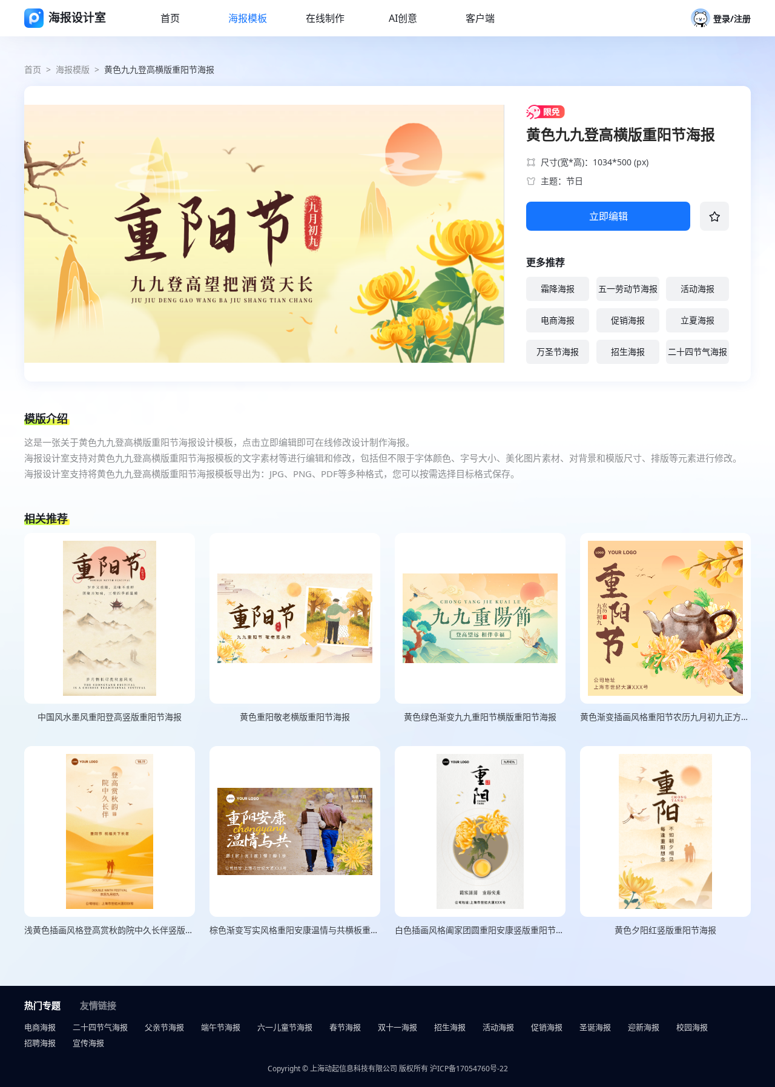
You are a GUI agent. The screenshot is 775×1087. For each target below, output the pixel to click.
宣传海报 (88, 1042)
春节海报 (345, 1027)
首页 (32, 69)
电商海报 (558, 320)
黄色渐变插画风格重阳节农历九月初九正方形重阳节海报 (665, 716)
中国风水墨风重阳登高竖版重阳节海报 (110, 716)
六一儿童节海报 (284, 1027)
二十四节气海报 (697, 351)
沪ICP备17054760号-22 (469, 1068)
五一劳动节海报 (628, 288)
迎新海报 (643, 1027)
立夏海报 (697, 320)
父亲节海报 (164, 1027)
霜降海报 (558, 288)
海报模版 (73, 69)
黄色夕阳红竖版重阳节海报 (665, 930)
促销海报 (628, 320)
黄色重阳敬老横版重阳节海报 (295, 716)
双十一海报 (397, 1027)
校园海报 (692, 1027)
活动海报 (697, 288)
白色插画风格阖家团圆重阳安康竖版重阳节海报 (480, 930)
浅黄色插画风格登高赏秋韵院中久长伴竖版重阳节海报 (109, 930)
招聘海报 (40, 1042)
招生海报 (628, 351)
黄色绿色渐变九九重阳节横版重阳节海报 (480, 716)
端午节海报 (220, 1027)
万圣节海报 (557, 351)
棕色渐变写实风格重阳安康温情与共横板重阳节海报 (294, 930)
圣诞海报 (595, 1027)
